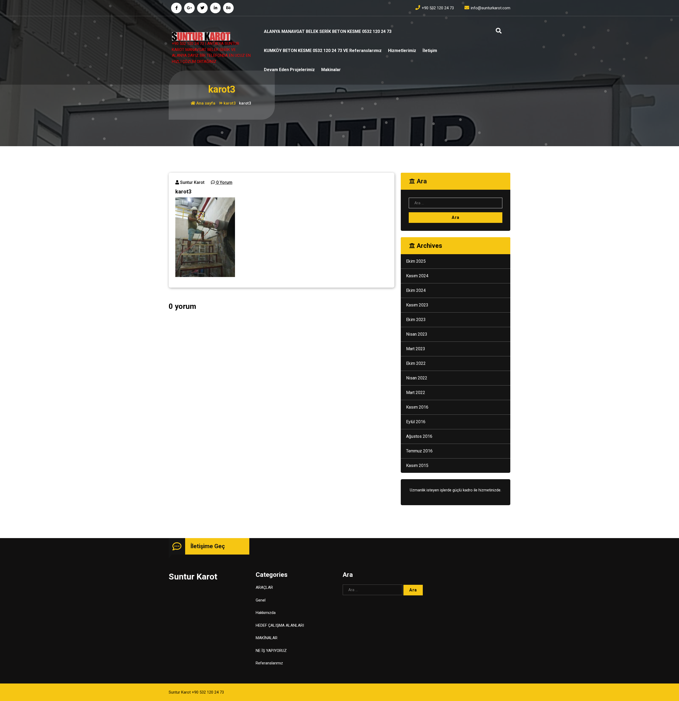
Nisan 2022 (416, 377)
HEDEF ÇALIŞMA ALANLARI (280, 625)
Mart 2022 (415, 392)
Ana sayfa (205, 103)
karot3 (230, 103)
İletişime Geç (207, 546)
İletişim (430, 50)
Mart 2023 (415, 348)
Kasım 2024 (417, 275)
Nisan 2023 (416, 334)
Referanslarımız (269, 663)
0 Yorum (223, 182)
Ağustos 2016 (419, 436)
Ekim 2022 (416, 363)
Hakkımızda (266, 612)
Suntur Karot (191, 182)
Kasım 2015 (417, 465)
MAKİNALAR (266, 637)
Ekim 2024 (416, 290)
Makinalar (331, 69)
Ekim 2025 (416, 261)
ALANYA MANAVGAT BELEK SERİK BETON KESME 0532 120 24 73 (327, 31)
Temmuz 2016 (419, 450)
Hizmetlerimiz (402, 50)
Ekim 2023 (416, 319)
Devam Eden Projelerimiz (289, 69)
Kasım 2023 (417, 305)
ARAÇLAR (264, 587)
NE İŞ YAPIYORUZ (271, 650)
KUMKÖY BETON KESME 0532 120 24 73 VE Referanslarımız (323, 50)
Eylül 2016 (415, 421)
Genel (260, 600)
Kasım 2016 (417, 407)
